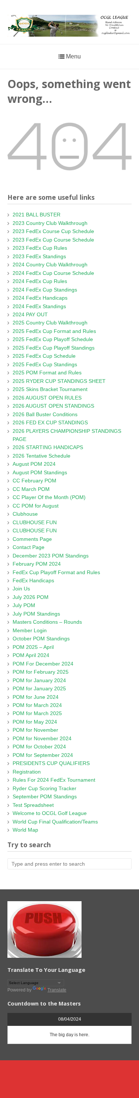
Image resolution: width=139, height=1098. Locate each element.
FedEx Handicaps (33, 580)
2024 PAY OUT (30, 314)
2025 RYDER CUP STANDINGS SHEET (59, 381)
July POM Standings (36, 614)
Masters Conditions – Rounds (47, 622)
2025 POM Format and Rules (47, 372)
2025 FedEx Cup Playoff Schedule (53, 339)
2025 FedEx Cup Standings (45, 364)
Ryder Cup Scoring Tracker (44, 788)
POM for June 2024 (36, 697)
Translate (56, 990)
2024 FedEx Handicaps (40, 298)
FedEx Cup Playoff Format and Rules (56, 572)
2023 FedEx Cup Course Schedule (53, 240)
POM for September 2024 (43, 755)
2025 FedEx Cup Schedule (44, 356)
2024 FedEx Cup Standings (45, 290)
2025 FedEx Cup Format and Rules (54, 331)
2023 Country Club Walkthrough (50, 223)
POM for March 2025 (37, 713)
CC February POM (34, 481)
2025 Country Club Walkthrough (50, 323)
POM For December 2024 (43, 664)
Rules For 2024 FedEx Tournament (54, 780)
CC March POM (31, 489)
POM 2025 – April (33, 647)
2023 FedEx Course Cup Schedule (53, 231)
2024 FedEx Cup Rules (40, 281)
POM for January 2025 (39, 688)
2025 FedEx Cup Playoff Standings (54, 348)
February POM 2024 (37, 564)
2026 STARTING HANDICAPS (48, 447)
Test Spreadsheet (33, 805)
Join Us (21, 589)
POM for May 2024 (35, 722)
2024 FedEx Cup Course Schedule (53, 273)
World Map (25, 830)
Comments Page (32, 539)
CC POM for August (36, 506)
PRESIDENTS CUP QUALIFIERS (51, 763)
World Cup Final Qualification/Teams (55, 822)
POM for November (35, 730)
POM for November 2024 (42, 738)
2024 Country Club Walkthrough (50, 264)
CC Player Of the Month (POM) (49, 497)
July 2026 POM (31, 597)
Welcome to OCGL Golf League (50, 813)
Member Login (30, 630)
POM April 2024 (31, 655)
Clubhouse (25, 514)
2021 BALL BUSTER (36, 215)
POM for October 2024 (39, 747)
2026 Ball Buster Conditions (45, 414)
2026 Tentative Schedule (41, 456)
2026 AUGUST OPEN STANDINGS (53, 406)
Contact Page (28, 547)
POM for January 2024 (39, 680)
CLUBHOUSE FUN (35, 522)
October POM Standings (41, 638)
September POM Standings (45, 796)
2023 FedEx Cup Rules (40, 248)
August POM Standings (40, 472)
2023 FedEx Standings (39, 256)
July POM (24, 605)
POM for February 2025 (41, 672)
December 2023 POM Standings (51, 556)
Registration (27, 772)
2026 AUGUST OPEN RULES (47, 398)
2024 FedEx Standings (39, 306)
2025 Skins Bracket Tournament (50, 389)
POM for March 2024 (37, 705)
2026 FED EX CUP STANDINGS (50, 422)
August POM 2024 (34, 464)
